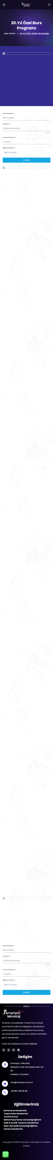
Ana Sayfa (9, 33)
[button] (49, 4)
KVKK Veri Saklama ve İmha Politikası (19, 1043)
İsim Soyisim (8, 113)
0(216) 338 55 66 (19, 1091)
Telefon (6, 124)
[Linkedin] (18, 1050)
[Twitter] (8, 1050)
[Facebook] (4, 1050)
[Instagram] (13, 1050)
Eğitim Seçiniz (9, 148)
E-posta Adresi (9, 137)
